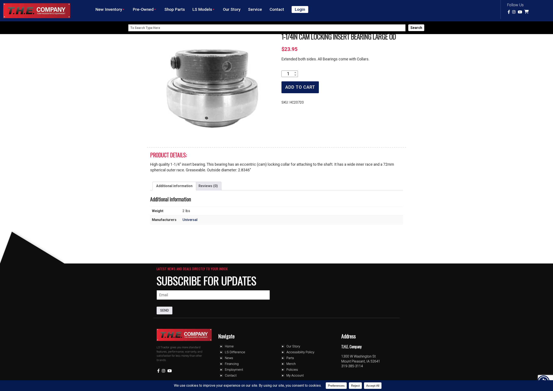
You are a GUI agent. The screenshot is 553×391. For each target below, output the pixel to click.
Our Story (231, 9)
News (229, 358)
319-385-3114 (352, 366)
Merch (291, 364)
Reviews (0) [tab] (208, 186)
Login (300, 9)
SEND (164, 310)
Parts (290, 358)
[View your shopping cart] (527, 12)
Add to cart (300, 87)
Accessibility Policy (300, 352)
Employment (234, 370)
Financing (232, 364)
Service (255, 9)
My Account (295, 375)
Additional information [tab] (174, 186)
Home (229, 346)
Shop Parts (174, 9)
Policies (292, 370)
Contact (277, 9)
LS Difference (235, 352)
